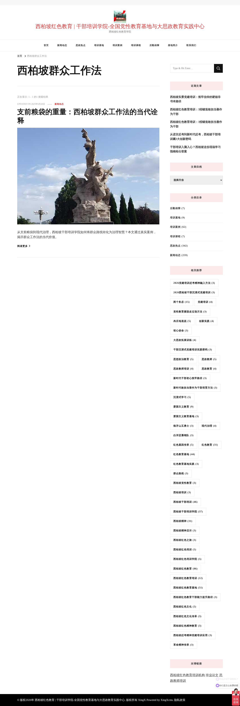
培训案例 (117, 45)
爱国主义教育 (183, 406)
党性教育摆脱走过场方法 (190, 311)
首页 (46, 45)
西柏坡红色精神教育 (187, 625)
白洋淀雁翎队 (183, 435)
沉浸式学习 (182, 397)
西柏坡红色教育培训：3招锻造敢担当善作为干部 (196, 111)
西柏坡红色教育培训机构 (187, 675)
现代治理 (209, 426)
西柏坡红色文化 (184, 606)
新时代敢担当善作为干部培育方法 (195, 387)
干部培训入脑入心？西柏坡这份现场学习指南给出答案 (195, 149)
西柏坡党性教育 (184, 483)
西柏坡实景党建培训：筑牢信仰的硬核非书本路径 (195, 99)
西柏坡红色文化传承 (187, 616)
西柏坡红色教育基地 (188, 587)
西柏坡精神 (182, 521)
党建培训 (205, 302)
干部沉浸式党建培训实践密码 (192, 349)
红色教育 (210, 444)
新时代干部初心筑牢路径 (190, 378)
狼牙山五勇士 (183, 426)
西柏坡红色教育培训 (188, 578)
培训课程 (136, 45)
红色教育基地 (184, 454)
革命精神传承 (183, 644)
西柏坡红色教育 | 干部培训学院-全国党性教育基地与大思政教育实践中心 (120, 26)
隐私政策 (179, 699)
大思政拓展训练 (184, 340)
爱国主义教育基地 (186, 416)
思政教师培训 (183, 368)
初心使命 (180, 330)
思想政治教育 (183, 359)
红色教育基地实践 (186, 464)
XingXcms (167, 699)
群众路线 (180, 473)
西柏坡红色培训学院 (187, 559)
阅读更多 (22, 246)
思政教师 (209, 359)
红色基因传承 (183, 444)
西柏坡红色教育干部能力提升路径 (195, 597)
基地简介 (173, 45)
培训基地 (99, 45)
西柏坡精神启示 (184, 530)
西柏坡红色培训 (184, 549)
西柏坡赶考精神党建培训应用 (192, 635)
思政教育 (209, 368)
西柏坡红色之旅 (184, 540)
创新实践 (206, 321)
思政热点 (81, 45)
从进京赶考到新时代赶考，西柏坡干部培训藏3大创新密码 (195, 136)
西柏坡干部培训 (185, 502)
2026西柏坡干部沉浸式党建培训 (194, 292)
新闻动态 (62, 45)
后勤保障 (154, 45)
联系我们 (191, 45)
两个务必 (181, 302)
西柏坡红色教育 (185, 568)
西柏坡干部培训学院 (188, 511)
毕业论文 (212, 675)
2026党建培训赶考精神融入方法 (194, 283)
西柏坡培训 (182, 492)
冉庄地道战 (182, 321)
